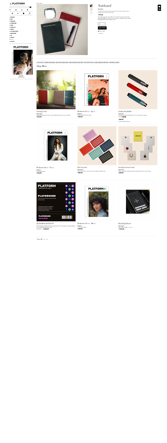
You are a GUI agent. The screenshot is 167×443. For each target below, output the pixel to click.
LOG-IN (12, 41)
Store (41, 3)
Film (11, 25)
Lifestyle (12, 27)
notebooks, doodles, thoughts (50, 62)
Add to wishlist (102, 31)
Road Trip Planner (124, 223)
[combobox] (101, 23)
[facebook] (12, 10)
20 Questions (14, 31)
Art (11, 19)
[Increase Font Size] (12, 13)
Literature (13, 23)
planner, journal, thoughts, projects (62, 62)
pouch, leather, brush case (88, 62)
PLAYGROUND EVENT (45, 223)
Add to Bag (102, 27)
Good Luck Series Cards (126, 167)
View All (39, 239)
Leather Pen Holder (125, 111)
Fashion (12, 21)
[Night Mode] (24, 13)
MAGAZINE (13, 33)
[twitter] (18, 10)
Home (38, 3)
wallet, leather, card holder (114, 62)
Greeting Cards (42, 111)
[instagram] (24, 10)
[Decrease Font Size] (18, 13)
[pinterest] (30, 10)
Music (12, 29)
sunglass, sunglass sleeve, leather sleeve (101, 62)
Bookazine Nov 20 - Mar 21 (86, 223)
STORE (11, 39)
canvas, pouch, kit (40, 62)
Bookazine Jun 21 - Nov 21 (45, 167)
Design (12, 17)
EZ (11, 35)
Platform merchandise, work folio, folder (76, 62)
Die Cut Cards (82, 167)
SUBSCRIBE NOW (21, 77)
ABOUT (12, 37)
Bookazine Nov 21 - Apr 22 (86, 111)
